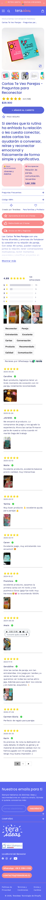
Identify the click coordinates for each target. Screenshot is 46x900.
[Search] (8, 11)
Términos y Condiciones (23, 888)
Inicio (4, 19)
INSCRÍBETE (36, 808)
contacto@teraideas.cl (16, 875)
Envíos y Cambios (37, 888)
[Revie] (37, 361)
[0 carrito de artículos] (42, 11)
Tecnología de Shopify (31, 896)
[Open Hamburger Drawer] (3, 11)
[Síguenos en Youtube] (15, 858)
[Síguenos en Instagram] (7, 858)
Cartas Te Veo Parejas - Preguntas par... (19, 22)
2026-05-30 (9, 734)
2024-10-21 (8, 576)
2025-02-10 (8, 461)
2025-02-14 (8, 538)
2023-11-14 (8, 662)
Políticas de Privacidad (7, 888)
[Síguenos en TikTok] (10, 858)
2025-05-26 (9, 372)
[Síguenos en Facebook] (3, 858)
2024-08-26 (9, 621)
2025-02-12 (8, 499)
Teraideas (17, 896)
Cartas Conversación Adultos (21, 19)
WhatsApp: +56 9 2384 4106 (17, 868)
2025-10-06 (8, 413)
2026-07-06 (9, 712)
